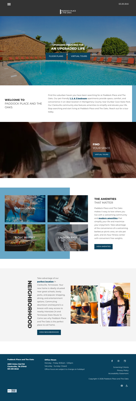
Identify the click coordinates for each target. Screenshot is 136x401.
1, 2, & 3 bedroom (78, 98)
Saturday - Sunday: (53, 366)
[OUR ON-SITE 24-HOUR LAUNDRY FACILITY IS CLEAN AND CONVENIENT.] (67, 238)
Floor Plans (56, 56)
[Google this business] (125, 361)
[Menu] (9, 3)
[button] (101, 154)
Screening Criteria (121, 367)
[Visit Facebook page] (112, 361)
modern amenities (108, 218)
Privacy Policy (123, 370)
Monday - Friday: (52, 363)
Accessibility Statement (118, 374)
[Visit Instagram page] (118, 361)
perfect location (45, 281)
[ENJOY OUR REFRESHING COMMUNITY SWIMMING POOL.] (25, 209)
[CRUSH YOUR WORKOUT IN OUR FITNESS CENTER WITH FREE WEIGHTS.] (67, 208)
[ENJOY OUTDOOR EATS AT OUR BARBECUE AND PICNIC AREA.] (25, 238)
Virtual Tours (79, 56)
